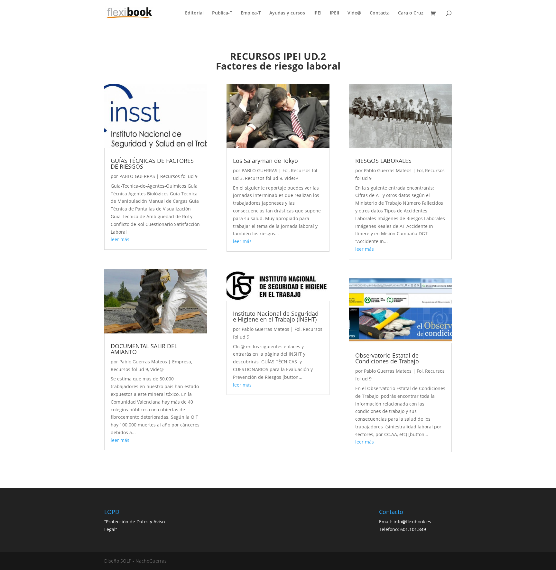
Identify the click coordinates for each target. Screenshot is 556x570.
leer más (120, 239)
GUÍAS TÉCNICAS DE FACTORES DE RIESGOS (152, 163)
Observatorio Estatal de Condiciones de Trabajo (387, 358)
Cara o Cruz (410, 13)
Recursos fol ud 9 (179, 176)
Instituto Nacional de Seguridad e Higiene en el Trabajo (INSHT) (276, 316)
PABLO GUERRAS (137, 176)
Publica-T (222, 13)
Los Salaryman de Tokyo (265, 160)
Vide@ (354, 13)
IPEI (317, 13)
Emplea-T (251, 13)
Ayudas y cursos (287, 13)
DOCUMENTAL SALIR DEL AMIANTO (144, 349)
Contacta (380, 13)
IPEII (334, 13)
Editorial (194, 13)
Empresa (181, 362)
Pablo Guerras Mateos (143, 362)
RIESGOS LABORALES (383, 160)
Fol (286, 170)
